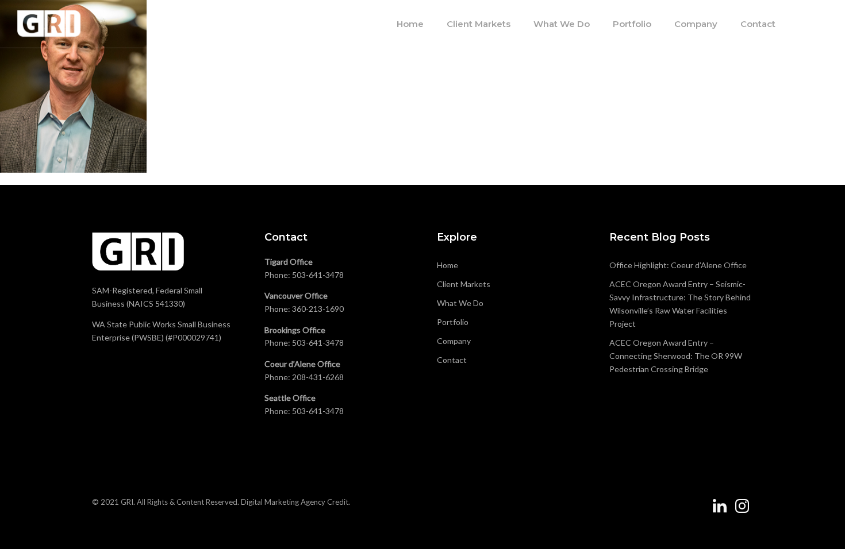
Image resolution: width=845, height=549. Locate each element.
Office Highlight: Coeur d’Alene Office (678, 265)
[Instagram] (742, 510)
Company (695, 23)
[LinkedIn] (720, 510)
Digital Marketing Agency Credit (294, 502)
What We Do (561, 23)
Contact (757, 23)
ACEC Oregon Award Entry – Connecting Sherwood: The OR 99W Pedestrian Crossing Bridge (675, 356)
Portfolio (632, 23)
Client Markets (478, 23)
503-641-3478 (318, 275)
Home (410, 23)
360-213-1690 (318, 309)
